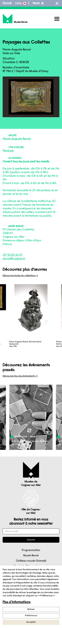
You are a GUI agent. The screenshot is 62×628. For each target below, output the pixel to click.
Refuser (31, 609)
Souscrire (31, 540)
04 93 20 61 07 (12, 255)
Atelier (17, 437)
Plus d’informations (16, 602)
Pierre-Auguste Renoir (17, 138)
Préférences (31, 616)
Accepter (31, 622)
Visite (24, 437)
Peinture (8, 150)
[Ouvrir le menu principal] (56, 19)
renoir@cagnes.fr (14, 258)
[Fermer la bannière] (56, 3)
